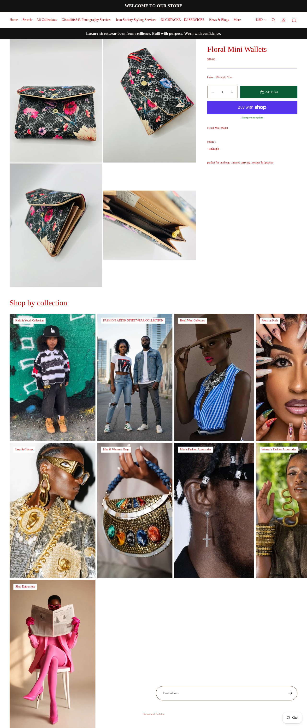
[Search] (273, 20)
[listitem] (237, 19)
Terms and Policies (153, 714)
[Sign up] (290, 693)
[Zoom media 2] (149, 101)
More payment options (252, 117)
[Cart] (294, 20)
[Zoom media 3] (56, 225)
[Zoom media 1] (56, 101)
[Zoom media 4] (149, 225)
